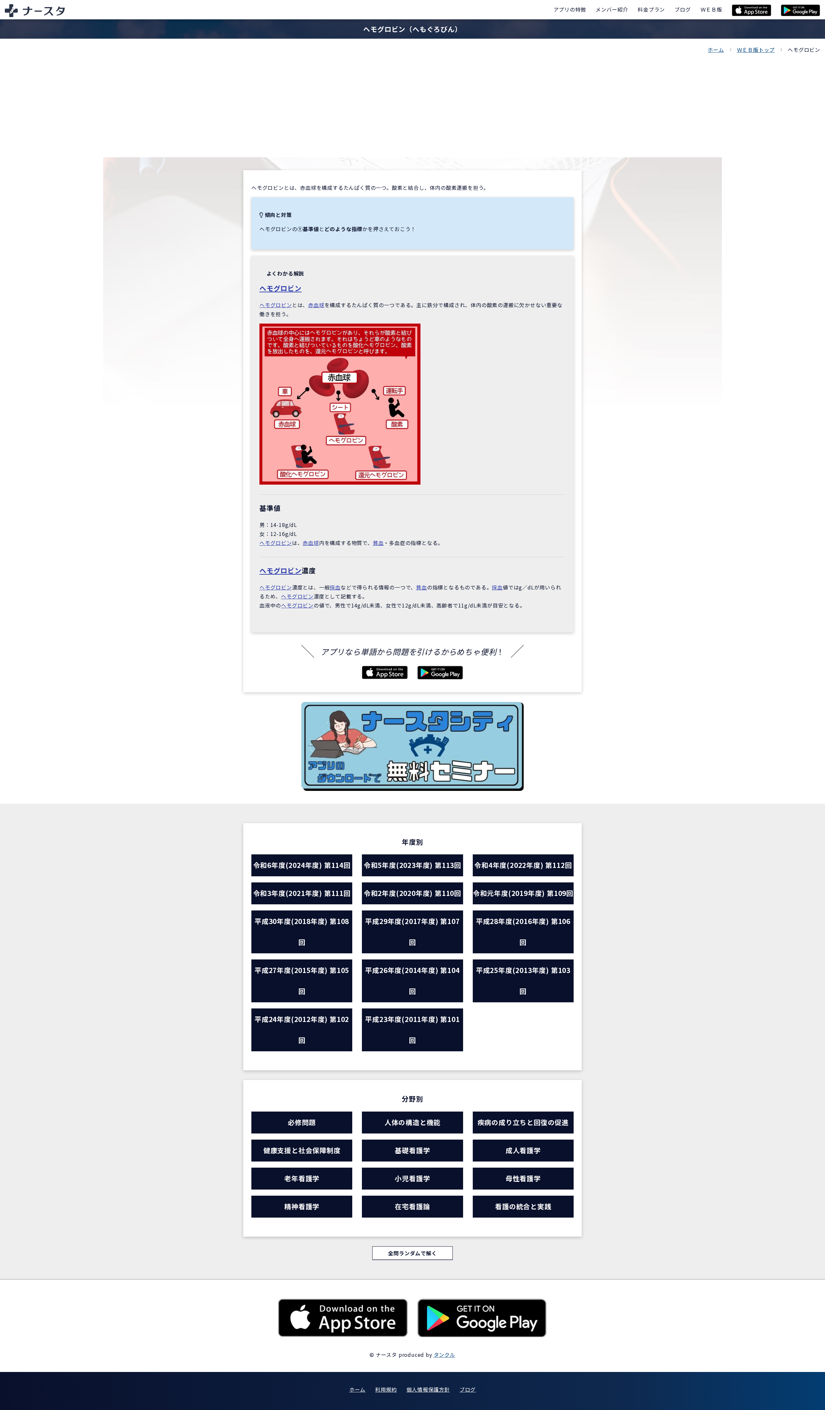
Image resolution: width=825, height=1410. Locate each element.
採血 (335, 587)
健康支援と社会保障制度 (302, 1150)
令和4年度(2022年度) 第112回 (523, 865)
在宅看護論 (412, 1206)
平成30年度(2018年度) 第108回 (302, 931)
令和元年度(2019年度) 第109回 (523, 893)
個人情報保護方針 (428, 1389)
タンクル (444, 1354)
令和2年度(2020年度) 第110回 (412, 893)
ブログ (468, 1389)
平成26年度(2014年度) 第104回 (412, 980)
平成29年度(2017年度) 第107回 (412, 931)
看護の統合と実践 (523, 1206)
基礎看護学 (412, 1150)
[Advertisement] (412, 102)
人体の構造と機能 (412, 1122)
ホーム (716, 49)
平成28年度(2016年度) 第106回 (523, 931)
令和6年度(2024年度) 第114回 (302, 865)
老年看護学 (301, 1178)
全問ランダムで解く (412, 1253)
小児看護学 (412, 1178)
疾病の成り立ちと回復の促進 (523, 1122)
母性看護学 (523, 1178)
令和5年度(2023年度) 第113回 (412, 865)
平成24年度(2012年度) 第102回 (302, 1029)
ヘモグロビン (280, 288)
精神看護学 (301, 1206)
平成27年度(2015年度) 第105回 (302, 980)
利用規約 (386, 1389)
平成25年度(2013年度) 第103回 (523, 980)
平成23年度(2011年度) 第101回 (412, 1029)
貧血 (378, 543)
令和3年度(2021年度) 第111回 (302, 893)
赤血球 (316, 305)
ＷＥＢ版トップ (756, 49)
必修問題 (302, 1122)
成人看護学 (523, 1150)
